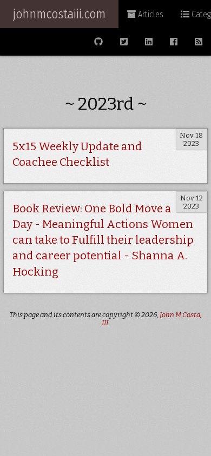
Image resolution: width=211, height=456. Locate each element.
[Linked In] (148, 42)
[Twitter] (123, 42)
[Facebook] (173, 42)
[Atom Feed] (198, 42)
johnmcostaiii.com (59, 14)
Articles (149, 14)
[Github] (98, 42)
